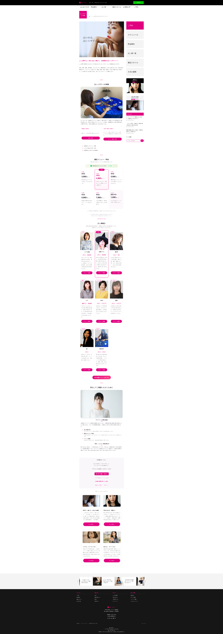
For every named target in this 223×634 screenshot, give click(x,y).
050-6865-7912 (112, 630)
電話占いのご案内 (98, 485)
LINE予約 (138, 2)
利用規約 (78, 623)
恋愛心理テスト (97, 597)
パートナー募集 (133, 599)
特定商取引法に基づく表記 (93, 623)
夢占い (96, 599)
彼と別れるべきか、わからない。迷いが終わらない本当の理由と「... (115, 581)
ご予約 (136, 7)
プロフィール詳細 (87, 272)
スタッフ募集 (133, 597)
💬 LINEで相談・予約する (101, 473)
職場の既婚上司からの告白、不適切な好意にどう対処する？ (134, 130)
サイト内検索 (128, 136)
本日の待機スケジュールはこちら (101, 377)
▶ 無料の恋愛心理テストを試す (101, 481)
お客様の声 (126, 7)
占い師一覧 (79, 601)
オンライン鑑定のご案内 (112, 139)
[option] (89, 581)
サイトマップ (115, 601)
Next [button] (145, 581)
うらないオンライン (134, 601)
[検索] (142, 140)
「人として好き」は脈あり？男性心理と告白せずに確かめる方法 (134, 124)
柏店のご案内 (90, 138)
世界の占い (97, 601)
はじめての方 (84, 7)
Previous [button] (77, 581)
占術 (95, 595)
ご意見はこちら (115, 599)
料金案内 (94, 7)
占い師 (104, 7)
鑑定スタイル (116, 7)
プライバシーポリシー (84, 623)
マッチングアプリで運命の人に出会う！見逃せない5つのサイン (134, 117)
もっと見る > (91, 524)
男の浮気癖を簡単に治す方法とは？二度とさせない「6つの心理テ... (93, 581)
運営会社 (132, 595)
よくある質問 (115, 595)
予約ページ (106, 485)
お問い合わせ (115, 597)
